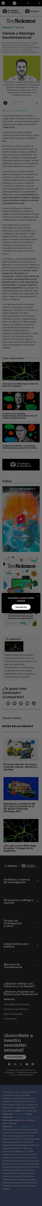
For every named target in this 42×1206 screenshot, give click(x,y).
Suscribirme (21, 607)
